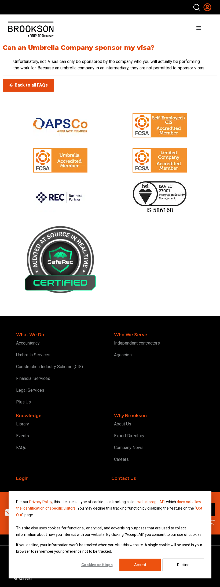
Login (22, 478)
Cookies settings (97, 565)
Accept (140, 565)
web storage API (151, 502)
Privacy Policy (40, 502)
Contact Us (123, 478)
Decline (183, 565)
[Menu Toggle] (198, 28)
